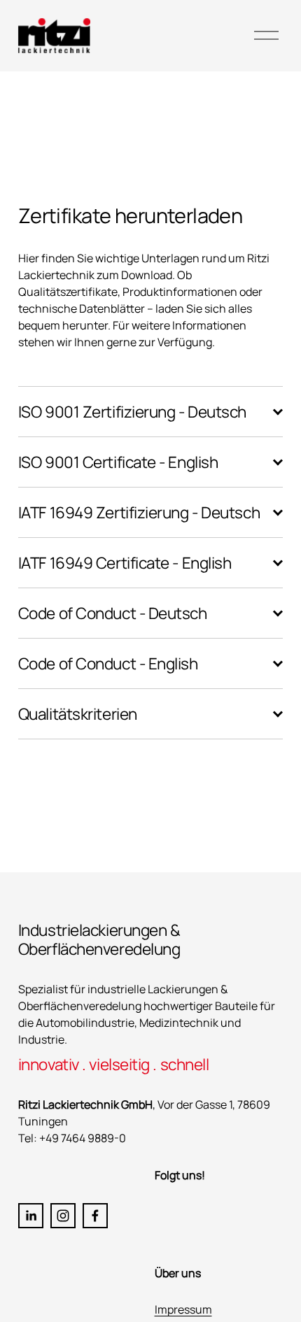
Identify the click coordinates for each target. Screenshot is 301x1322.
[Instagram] (63, 1215)
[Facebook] (95, 1215)
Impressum (183, 1309)
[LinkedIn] (30, 1215)
